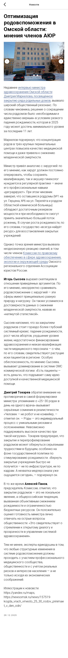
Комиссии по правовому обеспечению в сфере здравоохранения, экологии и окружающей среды (32, 257)
